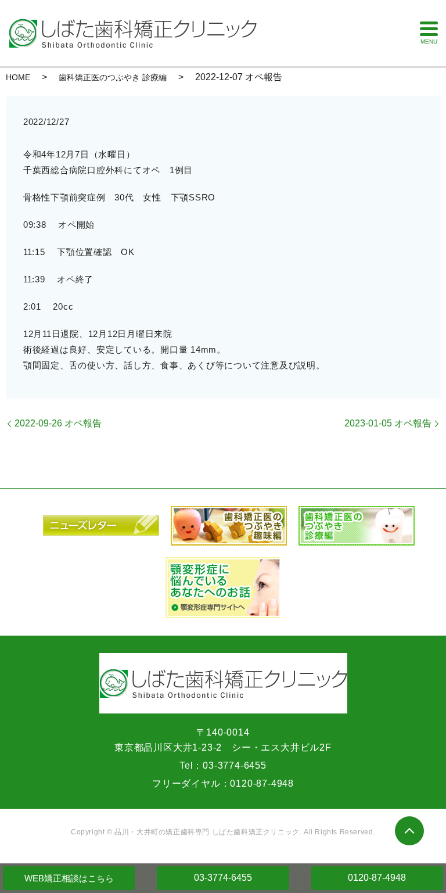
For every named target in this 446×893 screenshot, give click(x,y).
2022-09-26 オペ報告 (58, 423)
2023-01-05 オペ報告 (387, 423)
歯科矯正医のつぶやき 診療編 (113, 77)
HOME (18, 77)
